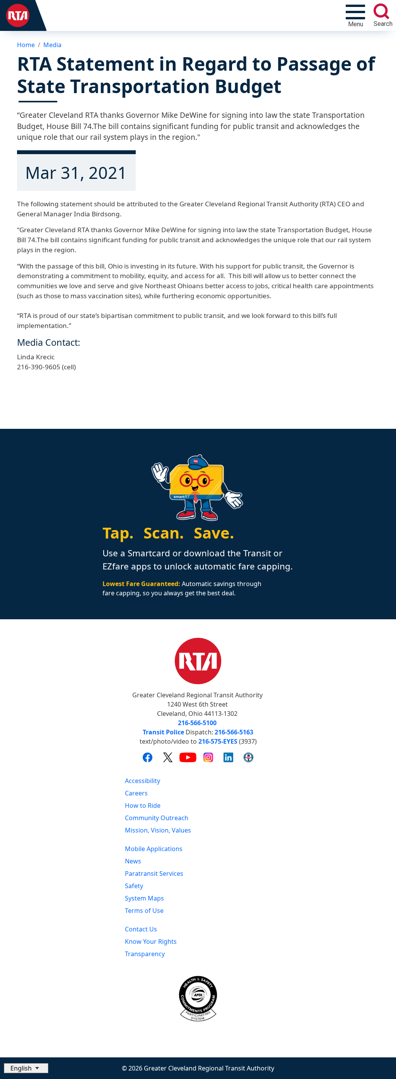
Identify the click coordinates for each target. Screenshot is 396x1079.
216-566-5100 (197, 723)
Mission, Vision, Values (158, 830)
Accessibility (142, 781)
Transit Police (163, 732)
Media (52, 45)
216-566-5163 (234, 732)
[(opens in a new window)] (147, 757)
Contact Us (141, 929)
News (133, 861)
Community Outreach (156, 818)
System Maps (144, 898)
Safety (134, 886)
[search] (381, 11)
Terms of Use (144, 910)
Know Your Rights (151, 941)
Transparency (145, 954)
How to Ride (142, 805)
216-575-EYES (217, 741)
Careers (136, 793)
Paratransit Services (154, 873)
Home (26, 45)
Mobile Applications (154, 849)
